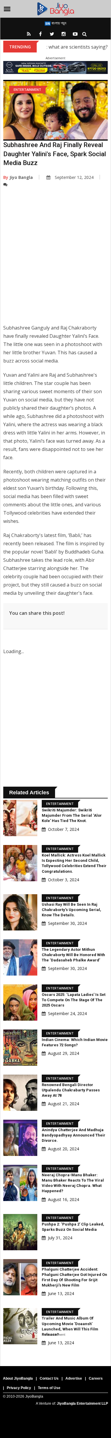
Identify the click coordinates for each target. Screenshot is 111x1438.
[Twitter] (52, 33)
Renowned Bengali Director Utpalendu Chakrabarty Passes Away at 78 (71, 1090)
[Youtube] (75, 33)
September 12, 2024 (74, 177)
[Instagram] (63, 33)
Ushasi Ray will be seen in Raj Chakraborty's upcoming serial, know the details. (71, 909)
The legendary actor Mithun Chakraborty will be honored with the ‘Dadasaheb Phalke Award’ (73, 954)
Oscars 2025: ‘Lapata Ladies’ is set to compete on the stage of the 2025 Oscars (73, 999)
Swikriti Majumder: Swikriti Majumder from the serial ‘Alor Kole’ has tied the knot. (72, 815)
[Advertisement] (55, 260)
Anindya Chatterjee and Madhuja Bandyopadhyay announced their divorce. (73, 1135)
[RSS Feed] (29, 33)
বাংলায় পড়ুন (58, 23)
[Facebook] (40, 33)
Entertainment (27, 89)
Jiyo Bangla (18, 177)
